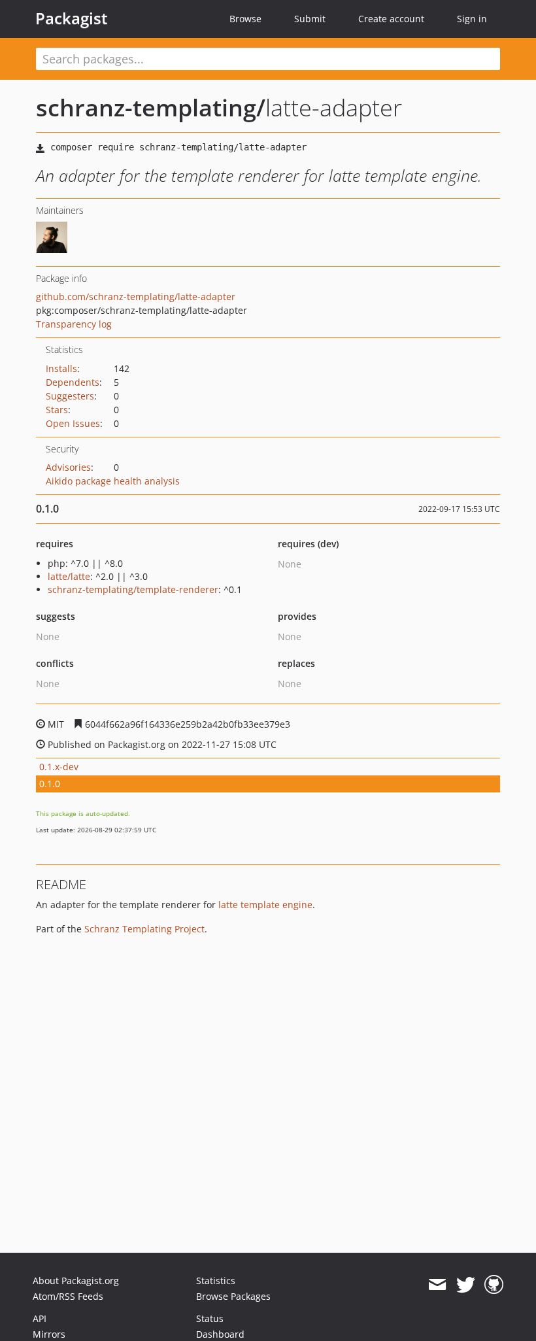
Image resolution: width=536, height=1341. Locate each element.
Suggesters (70, 396)
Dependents (72, 382)
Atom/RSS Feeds (68, 1296)
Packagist (71, 18)
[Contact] (436, 1285)
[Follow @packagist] (465, 1285)
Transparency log (74, 324)
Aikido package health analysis (113, 481)
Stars (57, 409)
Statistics (215, 1280)
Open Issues (73, 423)
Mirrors (49, 1334)
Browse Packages (233, 1296)
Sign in (472, 18)
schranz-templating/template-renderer (133, 589)
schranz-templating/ (150, 108)
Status (210, 1318)
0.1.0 (49, 783)
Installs (61, 368)
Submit (310, 18)
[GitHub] (493, 1285)
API (39, 1318)
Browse (245, 18)
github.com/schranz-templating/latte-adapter (135, 296)
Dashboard (220, 1334)
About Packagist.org (76, 1280)
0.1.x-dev (58, 766)
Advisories (68, 467)
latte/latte (69, 576)
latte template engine (265, 904)
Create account (391, 18)
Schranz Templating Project (144, 929)
